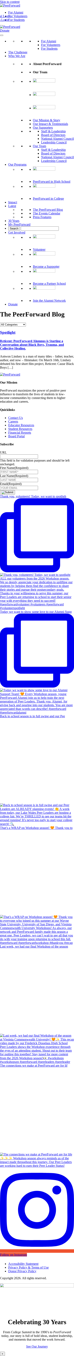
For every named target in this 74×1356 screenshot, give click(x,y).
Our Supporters (43, 127)
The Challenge (17, 52)
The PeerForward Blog (48, 209)
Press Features (42, 217)
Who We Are (16, 56)
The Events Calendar (46, 213)
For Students (16, 20)
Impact (12, 202)
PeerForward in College (48, 198)
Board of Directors (53, 135)
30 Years (13, 220)
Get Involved (16, 232)
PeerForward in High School (51, 181)
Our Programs (17, 164)
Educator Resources (21, 425)
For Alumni (15, 12)
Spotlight (7, 332)
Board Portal (16, 436)
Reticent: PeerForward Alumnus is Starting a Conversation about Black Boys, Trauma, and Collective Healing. (32, 344)
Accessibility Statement (23, 1263)
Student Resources (20, 429)
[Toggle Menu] (1, 35)
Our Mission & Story (46, 120)
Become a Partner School (49, 283)
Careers (13, 421)
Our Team (39, 146)
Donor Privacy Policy (22, 1271)
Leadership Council (54, 142)
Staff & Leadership (53, 131)
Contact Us (15, 418)
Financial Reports (19, 432)
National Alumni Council (57, 138)
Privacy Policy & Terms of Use (28, 1267)
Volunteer (39, 249)
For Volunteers (17, 16)
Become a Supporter (46, 266)
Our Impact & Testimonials (50, 124)
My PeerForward (19, 224)
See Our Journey (37, 1346)
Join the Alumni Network (49, 300)
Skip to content (10, 1)
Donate (4, 30)
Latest (12, 206)
